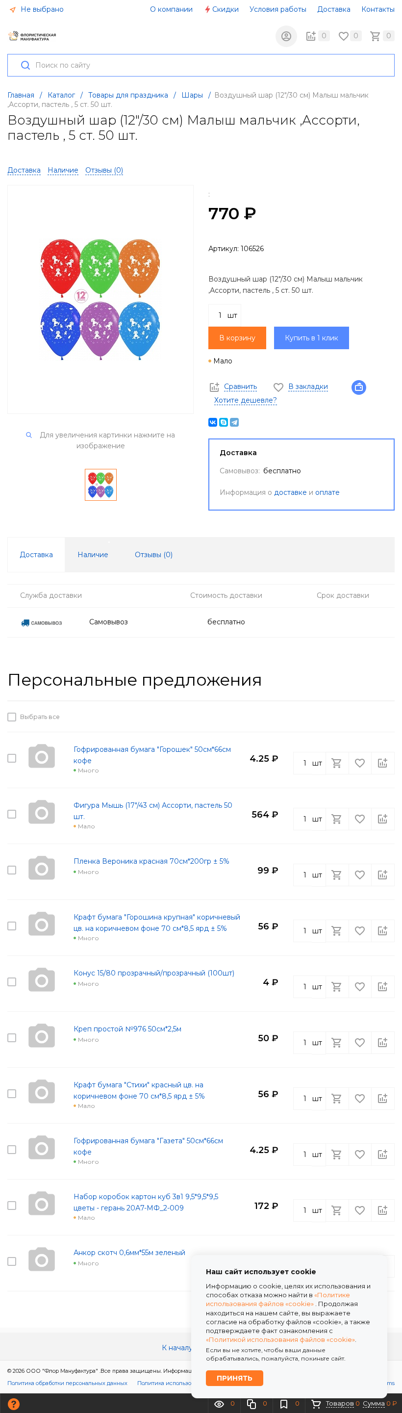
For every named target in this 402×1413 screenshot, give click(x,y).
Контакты (378, 9)
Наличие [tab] (92, 554)
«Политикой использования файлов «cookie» (280, 1339)
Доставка (334, 9)
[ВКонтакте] (212, 422)
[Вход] (286, 36)
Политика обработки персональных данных (67, 1383)
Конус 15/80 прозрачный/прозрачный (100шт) (154, 973)
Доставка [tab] (36, 554)
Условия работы (278, 9)
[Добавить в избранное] (361, 716)
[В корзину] (338, 716)
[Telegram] (234, 422)
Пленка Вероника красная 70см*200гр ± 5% (151, 861)
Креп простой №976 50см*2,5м (127, 1029)
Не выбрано (41, 9)
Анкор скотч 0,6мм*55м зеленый (129, 1252)
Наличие (63, 170)
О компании (171, 9)
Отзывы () (104, 170)
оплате (327, 492)
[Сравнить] (383, 716)
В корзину (237, 338)
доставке (290, 492)
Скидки (225, 9)
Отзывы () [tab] (154, 554)
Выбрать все (38, 717)
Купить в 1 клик (311, 338)
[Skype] (223, 422)
